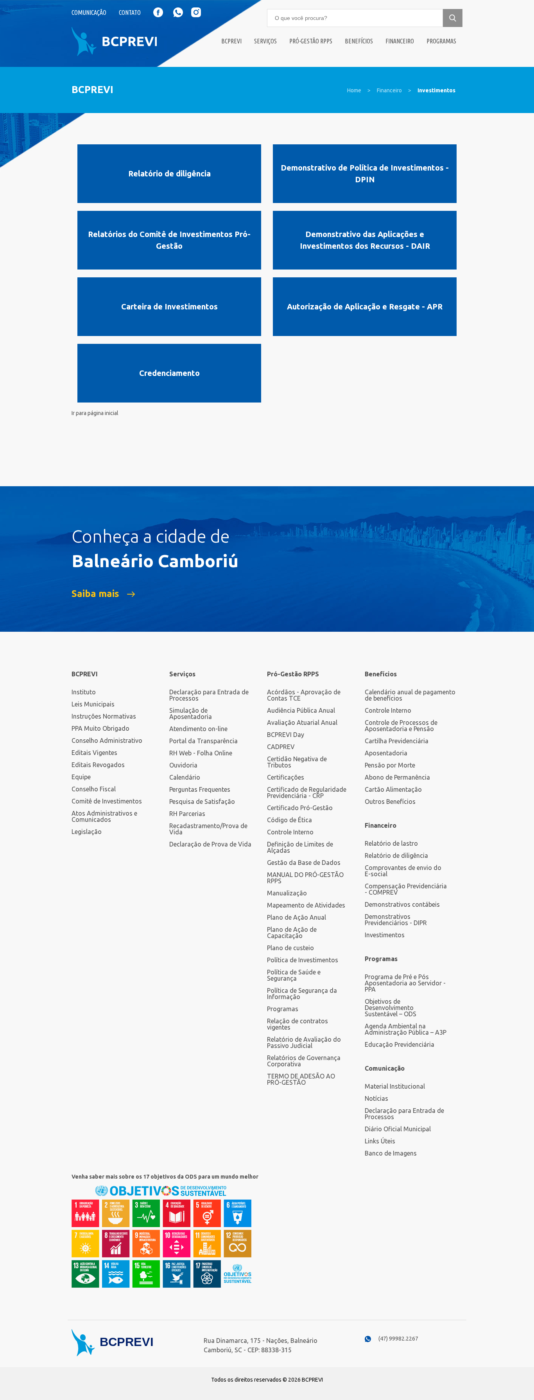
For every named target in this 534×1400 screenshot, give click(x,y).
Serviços (265, 41)
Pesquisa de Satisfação (202, 801)
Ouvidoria (183, 765)
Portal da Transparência (203, 741)
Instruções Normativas (104, 716)
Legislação (87, 831)
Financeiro (399, 41)
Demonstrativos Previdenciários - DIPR (396, 919)
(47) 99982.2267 (398, 1338)
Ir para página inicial (95, 413)
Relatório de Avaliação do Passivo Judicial (304, 1042)
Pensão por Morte (390, 765)
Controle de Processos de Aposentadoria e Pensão (401, 725)
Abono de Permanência (397, 777)
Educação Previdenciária (399, 1044)
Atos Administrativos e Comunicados (104, 816)
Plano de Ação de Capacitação (292, 932)
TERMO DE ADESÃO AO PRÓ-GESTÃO (301, 1079)
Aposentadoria (386, 753)
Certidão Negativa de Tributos (297, 762)
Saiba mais (95, 593)
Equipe (81, 777)
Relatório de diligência (396, 855)
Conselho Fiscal (94, 789)
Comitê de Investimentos (107, 801)
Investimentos (436, 90)
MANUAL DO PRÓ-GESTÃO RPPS (305, 878)
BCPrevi (231, 41)
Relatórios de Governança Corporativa (303, 1061)
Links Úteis (380, 1141)
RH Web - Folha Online (200, 753)
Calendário (184, 777)
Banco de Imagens (391, 1153)
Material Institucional (395, 1086)
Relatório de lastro (391, 843)
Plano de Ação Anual (296, 917)
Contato (130, 12)
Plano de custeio (290, 948)
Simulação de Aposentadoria (190, 713)
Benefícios (359, 41)
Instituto (84, 692)
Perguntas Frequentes (199, 789)
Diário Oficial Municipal (398, 1129)
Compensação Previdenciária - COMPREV (406, 889)
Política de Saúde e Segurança (294, 975)
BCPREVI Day (285, 734)
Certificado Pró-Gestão (300, 808)
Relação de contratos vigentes (297, 1024)
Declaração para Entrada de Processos (209, 695)
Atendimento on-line (198, 729)
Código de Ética (289, 820)
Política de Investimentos (302, 960)
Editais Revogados (98, 765)
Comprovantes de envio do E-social (403, 870)
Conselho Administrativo (107, 740)
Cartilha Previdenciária (396, 741)
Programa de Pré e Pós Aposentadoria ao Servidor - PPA (405, 983)
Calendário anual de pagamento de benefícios (410, 695)
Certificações (285, 777)
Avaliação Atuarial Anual (302, 722)
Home (354, 90)
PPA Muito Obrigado (100, 728)
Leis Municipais (93, 704)
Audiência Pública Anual (301, 710)
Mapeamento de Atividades (306, 905)
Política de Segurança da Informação (302, 993)
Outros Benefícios (390, 801)
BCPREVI (85, 674)
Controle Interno (290, 832)
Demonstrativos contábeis (402, 904)
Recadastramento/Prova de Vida (208, 829)
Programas (441, 41)
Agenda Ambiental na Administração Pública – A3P (405, 1029)
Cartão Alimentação (393, 789)
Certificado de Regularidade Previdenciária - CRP (306, 792)
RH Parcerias (187, 814)
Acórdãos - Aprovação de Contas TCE (303, 695)
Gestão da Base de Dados (303, 862)
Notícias (376, 1098)
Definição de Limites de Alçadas (300, 847)
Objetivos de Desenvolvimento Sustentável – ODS (390, 1007)
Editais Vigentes (94, 752)
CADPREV (281, 747)
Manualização (287, 893)
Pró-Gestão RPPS (310, 41)
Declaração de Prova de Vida (210, 844)
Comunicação (89, 12)
